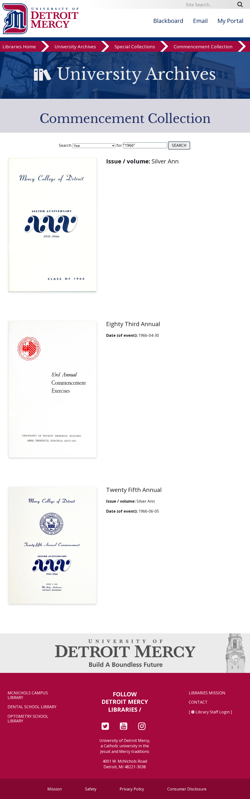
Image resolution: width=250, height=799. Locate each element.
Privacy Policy (132, 789)
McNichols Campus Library (28, 695)
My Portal (230, 21)
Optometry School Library (28, 718)
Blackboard (168, 21)
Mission (54, 789)
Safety (90, 789)
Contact (198, 702)
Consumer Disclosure (187, 789)
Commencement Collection (203, 47)
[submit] (242, 4)
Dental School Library (32, 707)
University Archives (75, 47)
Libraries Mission (207, 693)
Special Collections (135, 47)
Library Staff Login (213, 712)
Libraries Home (19, 47)
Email (200, 21)
